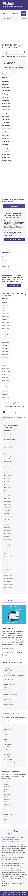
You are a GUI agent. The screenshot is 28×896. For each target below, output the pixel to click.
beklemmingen (6, 371)
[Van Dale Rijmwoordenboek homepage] (9, 3)
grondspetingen (8, 581)
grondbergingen (8, 578)
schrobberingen (7, 129)
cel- (5, 734)
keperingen (7, 507)
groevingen (7, 498)
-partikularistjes (8, 814)
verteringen (5, 151)
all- (5, 727)
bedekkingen (5, 308)
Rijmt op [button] (5, 13)
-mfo (5, 789)
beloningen (5, 394)
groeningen (7, 484)
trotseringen (7, 542)
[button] (25, 295)
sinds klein (7, 668)
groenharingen (8, 456)
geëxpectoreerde (9, 684)
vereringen (5, 144)
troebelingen (7, 533)
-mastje (6, 801)
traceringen (5, 141)
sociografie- (7, 759)
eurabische (7, 682)
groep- (4, 263)
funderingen (5, 97)
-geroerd (6, 799)
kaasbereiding (8, 697)
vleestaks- (7, 737)
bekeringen (5, 84)
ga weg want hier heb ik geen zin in (14, 675)
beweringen (5, 87)
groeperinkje (7, 496)
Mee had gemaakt (9, 692)
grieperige (7, 470)
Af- (5, 739)
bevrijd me (7, 699)
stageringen (5, 135)
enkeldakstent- (8, 742)
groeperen (7, 490)
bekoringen (5, 377)
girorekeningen (8, 570)
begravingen (5, 339)
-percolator (7, 786)
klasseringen (6, 103)
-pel (5, 816)
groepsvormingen (9, 561)
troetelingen (7, 536)
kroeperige (7, 510)
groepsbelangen (8, 572)
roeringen (6, 524)
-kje (5, 791)
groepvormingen (8, 447)
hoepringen (7, 504)
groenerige (7, 478)
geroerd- (6, 729)
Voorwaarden (22, 894)
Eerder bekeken (7, 18)
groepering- (5, 266)
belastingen (5, 386)
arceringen (5, 81)
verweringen (6, 154)
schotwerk (7, 673)
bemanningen (5, 397)
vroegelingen (7, 545)
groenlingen (7, 487)
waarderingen (6, 160)
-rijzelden (6, 796)
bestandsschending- (9, 762)
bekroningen (5, 380)
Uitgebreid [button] (23, 18)
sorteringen (5, 132)
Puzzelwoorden (14, 206)
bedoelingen (5, 325)
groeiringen (7, 430)
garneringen (5, 100)
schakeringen (6, 125)
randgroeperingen (9, 516)
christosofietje (8, 702)
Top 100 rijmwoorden (14, 601)
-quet (5, 811)
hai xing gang (8, 670)
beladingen (5, 383)
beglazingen (5, 337)
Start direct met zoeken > (14, 239)
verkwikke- (7, 747)
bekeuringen (5, 363)
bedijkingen (5, 319)
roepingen (7, 522)
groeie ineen (7, 475)
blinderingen (6, 94)
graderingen (7, 467)
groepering (7, 434)
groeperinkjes (8, 459)
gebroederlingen (8, 553)
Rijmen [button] (24, 13)
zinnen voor (15, 67)
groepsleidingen (8, 559)
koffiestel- (7, 744)
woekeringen (7, 548)
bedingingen (5, 322)
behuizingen (5, 354)
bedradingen (5, 331)
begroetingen (5, 345)
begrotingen (5, 348)
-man (5, 806)
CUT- (5, 749)
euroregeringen (8, 567)
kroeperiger (7, 513)
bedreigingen (5, 334)
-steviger (6, 804)
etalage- (6, 732)
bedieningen (5, 316)
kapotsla (6, 687)
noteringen (5, 113)
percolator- (7, 752)
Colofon (14, 894)
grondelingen (8, 501)
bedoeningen (5, 328)
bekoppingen (5, 374)
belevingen (5, 391)
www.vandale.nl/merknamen (16, 878)
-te (5, 809)
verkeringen (5, 148)
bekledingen (5, 368)
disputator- (7, 754)
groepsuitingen (8, 575)
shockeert (6, 689)
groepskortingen (8, 556)
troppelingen (7, 539)
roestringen (7, 527)
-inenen (6, 819)
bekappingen (5, 357)
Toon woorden (14, 285)
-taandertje (7, 784)
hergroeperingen (9, 439)
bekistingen (5, 365)
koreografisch (8, 679)
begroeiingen (5, 342)
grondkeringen (8, 461)
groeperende (7, 493)
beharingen (5, 351)
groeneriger (7, 481)
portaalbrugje (8, 704)
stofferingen (5, 138)
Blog (3, 894)
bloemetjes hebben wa (10, 694)
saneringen (5, 122)
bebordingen (5, 302)
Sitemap (8, 894)
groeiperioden (8, 453)
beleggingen (5, 389)
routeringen (5, 119)
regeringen (5, 116)
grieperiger (7, 472)
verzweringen (6, 157)
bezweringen (6, 90)
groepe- (4, 260)
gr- (3, 256)
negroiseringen (8, 587)
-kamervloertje (8, 794)
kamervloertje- (8, 757)
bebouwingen (5, 305)
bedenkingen (5, 313)
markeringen (6, 106)
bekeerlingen (5, 360)
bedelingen (5, 311)
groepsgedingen (8, 445)
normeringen (6, 110)
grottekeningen (8, 584)
